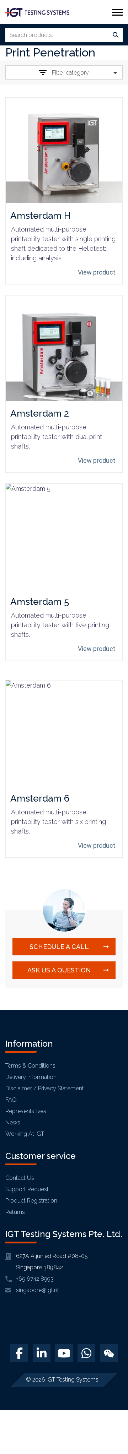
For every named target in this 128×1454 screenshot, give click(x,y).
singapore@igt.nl (37, 1290)
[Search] (115, 35)
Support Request (27, 1189)
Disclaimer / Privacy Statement (44, 1088)
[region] (64, 1393)
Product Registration (31, 1200)
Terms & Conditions (30, 1065)
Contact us (19, 1177)
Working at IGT (24, 1133)
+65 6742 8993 (35, 1278)
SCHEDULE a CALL (59, 946)
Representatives (25, 1111)
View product (96, 272)
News (12, 1122)
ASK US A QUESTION (59, 970)
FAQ (11, 1099)
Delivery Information (31, 1077)
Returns (15, 1212)
